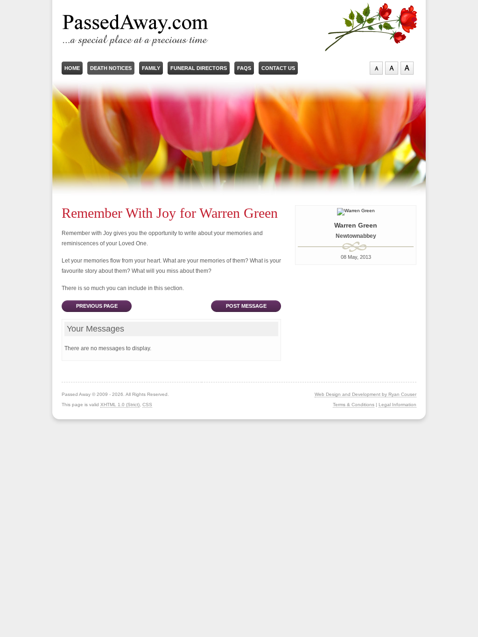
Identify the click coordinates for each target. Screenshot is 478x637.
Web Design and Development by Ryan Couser (365, 394)
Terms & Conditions (353, 404)
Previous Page (97, 306)
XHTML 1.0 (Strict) (120, 404)
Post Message (246, 306)
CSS (147, 404)
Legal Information (397, 404)
